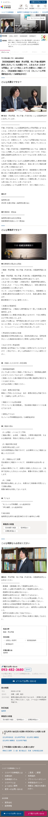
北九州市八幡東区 (9, 740)
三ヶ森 (15, 751)
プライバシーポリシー (37, 779)
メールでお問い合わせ (26, 681)
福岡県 (3, 711)
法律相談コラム (11, 779)
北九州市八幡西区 (33, 737)
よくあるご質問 (11, 786)
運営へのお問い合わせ (14, 789)
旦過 (29, 751)
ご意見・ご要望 (34, 772)
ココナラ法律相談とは (14, 772)
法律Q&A (8, 776)
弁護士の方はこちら (38, 2)
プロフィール (5, 52)
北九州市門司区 (20, 737)
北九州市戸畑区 (21, 740)
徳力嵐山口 (23, 751)
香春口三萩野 (7, 751)
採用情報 (8, 806)
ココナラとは (10, 783)
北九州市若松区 (8, 737)
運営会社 (8, 802)
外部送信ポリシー (35, 783)
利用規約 (31, 776)
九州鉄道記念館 (37, 751)
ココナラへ (6, 2)
